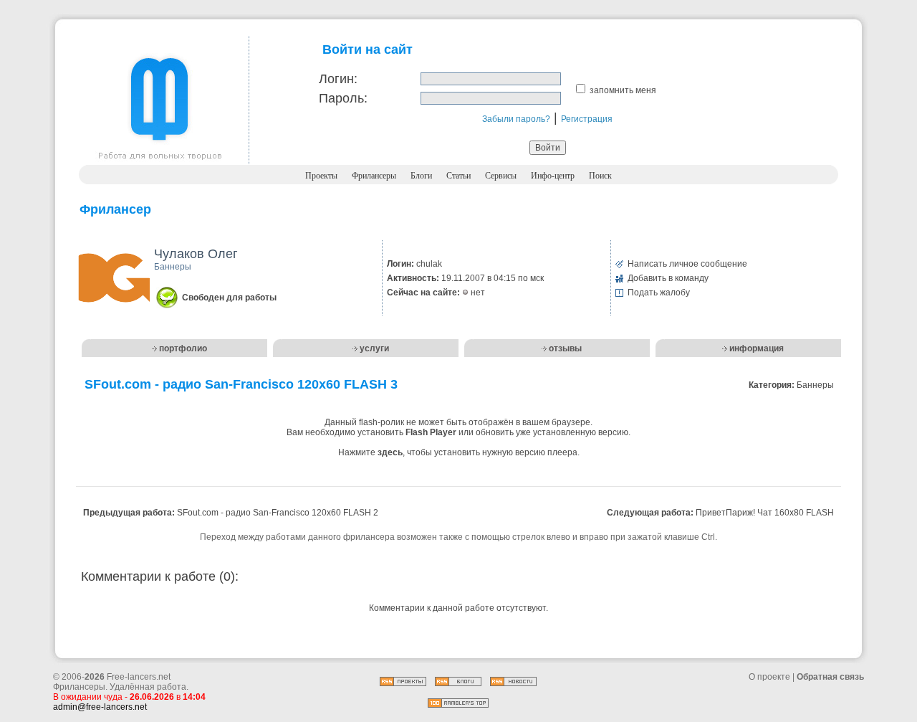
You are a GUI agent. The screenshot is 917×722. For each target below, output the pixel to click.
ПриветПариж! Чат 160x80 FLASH (765, 513)
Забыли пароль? (516, 119)
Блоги (421, 176)
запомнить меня (623, 90)
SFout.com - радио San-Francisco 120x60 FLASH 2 (277, 513)
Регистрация (587, 119)
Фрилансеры (374, 176)
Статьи (458, 176)
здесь (390, 452)
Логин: (338, 79)
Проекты (321, 176)
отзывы (565, 348)
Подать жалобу (659, 293)
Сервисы (501, 176)
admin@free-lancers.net (100, 707)
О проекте (769, 677)
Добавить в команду (668, 278)
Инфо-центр (553, 176)
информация (756, 348)
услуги (374, 348)
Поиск (600, 176)
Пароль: (343, 98)
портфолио (183, 348)
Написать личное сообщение (687, 264)
